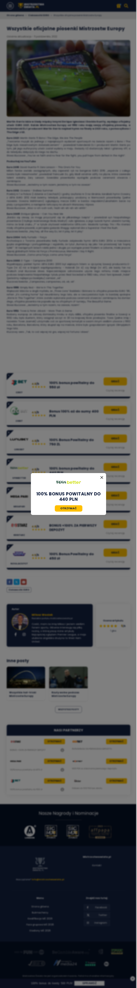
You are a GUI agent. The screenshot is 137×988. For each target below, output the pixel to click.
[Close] (101, 477)
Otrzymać (68, 508)
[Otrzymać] (68, 482)
